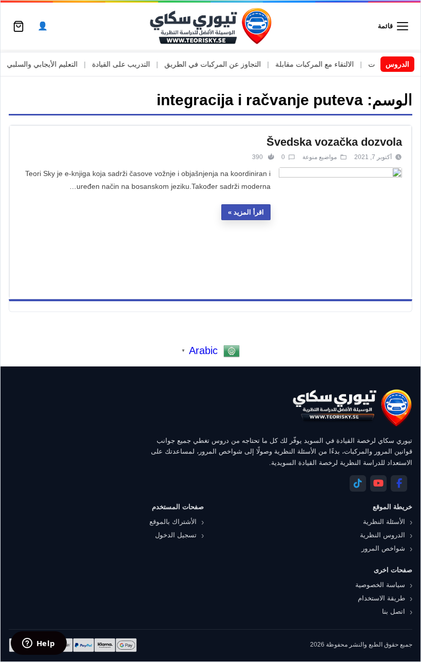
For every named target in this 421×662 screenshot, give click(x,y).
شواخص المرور (383, 548)
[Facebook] (399, 483)
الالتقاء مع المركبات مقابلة (325, 64)
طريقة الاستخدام (381, 598)
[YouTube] (378, 483)
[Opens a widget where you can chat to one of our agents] (38, 644)
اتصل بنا (393, 611)
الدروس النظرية (382, 535)
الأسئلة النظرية (384, 521)
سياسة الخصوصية (380, 585)
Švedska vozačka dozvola (334, 141)
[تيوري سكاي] (351, 407)
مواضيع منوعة (319, 157)
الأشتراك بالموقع (173, 521)
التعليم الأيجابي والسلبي (53, 64)
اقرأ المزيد (249, 212)
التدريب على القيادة (132, 64)
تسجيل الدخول (176, 535)
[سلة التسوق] (18, 26)
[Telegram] (358, 483)
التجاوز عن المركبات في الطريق (224, 64)
